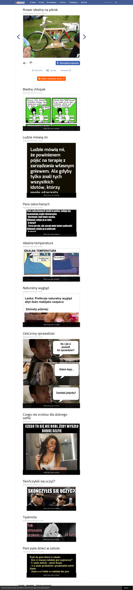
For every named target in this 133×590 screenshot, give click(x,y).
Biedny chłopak (34, 89)
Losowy (53, 70)
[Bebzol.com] (20, 2)
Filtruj (63, 2)
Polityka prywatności (43, 585)
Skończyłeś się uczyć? (39, 481)
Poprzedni (38, 70)
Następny (65, 70)
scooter (40, 93)
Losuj (42, 2)
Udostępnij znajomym (69, 63)
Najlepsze (74, 2)
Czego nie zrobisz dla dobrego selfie (45, 417)
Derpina (43, 13)
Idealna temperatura (38, 243)
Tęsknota (30, 517)
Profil (85, 2)
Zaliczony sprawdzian (39, 334)
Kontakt (21, 585)
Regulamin (30, 585)
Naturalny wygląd (36, 288)
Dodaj (34, 2)
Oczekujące (52, 2)
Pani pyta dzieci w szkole (41, 548)
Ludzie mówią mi (35, 137)
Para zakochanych (36, 204)
